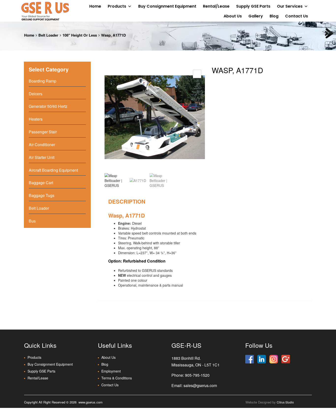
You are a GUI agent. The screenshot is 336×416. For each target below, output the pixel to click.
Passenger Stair (43, 132)
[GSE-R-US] (45, 11)
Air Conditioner (42, 144)
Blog (274, 16)
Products (117, 6)
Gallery (255, 16)
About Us (233, 16)
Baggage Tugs (41, 195)
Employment (111, 371)
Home (95, 6)
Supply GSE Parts (253, 6)
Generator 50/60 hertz (48, 106)
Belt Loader (48, 35)
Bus (32, 221)
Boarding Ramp (42, 81)
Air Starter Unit (41, 157)
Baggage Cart (41, 182)
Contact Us (296, 16)
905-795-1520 (197, 375)
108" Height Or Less (79, 35)
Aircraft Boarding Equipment (53, 170)
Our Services (290, 6)
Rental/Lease (216, 6)
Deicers (35, 94)
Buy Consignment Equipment (167, 6)
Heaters (36, 119)
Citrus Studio (285, 402)
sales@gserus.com (200, 385)
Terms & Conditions (116, 377)
